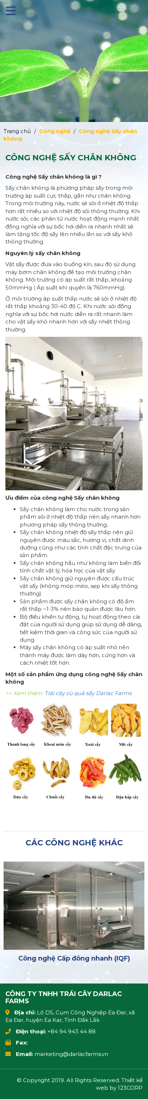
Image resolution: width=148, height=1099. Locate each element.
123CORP (130, 1087)
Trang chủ (17, 131)
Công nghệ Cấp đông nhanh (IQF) (74, 958)
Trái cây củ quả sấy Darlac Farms (88, 693)
